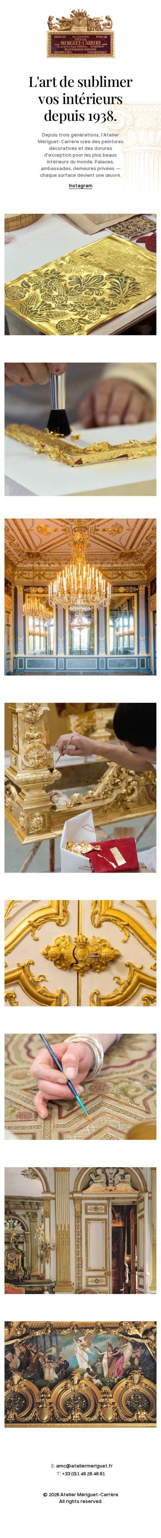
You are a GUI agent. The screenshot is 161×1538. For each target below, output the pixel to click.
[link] (80, 274)
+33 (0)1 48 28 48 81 (83, 1473)
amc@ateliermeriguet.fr (84, 1466)
